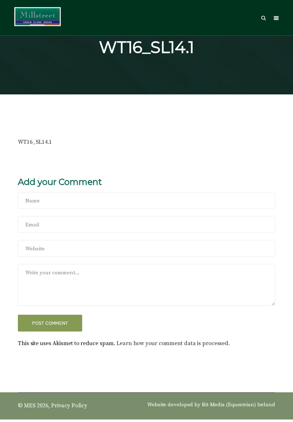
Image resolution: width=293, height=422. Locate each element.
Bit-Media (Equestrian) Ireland (238, 404)
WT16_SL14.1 (35, 142)
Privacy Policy (69, 405)
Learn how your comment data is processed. (173, 343)
